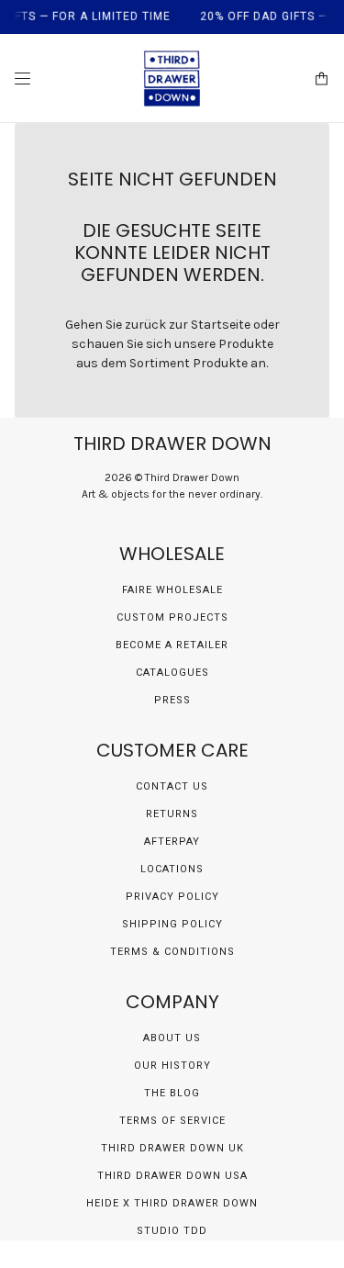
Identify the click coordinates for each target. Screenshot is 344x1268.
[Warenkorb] (321, 78)
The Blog (172, 1093)
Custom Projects (172, 617)
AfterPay (172, 841)
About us (172, 1038)
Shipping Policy (172, 924)
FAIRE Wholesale (172, 590)
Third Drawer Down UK (172, 1148)
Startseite (220, 324)
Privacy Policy (172, 897)
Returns (172, 814)
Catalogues (172, 673)
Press (172, 700)
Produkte (220, 363)
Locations (172, 869)
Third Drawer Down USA (172, 1176)
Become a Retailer (172, 645)
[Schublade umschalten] (22, 78)
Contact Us (172, 786)
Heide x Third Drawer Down (172, 1203)
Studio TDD (172, 1231)
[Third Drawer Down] (172, 78)
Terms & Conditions (172, 952)
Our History (172, 1066)
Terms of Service (172, 1121)
